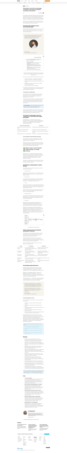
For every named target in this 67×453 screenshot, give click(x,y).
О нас (29, 438)
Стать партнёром (20, 439)
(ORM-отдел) (31, 372)
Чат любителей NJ (30, 440)
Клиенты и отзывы (20, 438)
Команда (44, 439)
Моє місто (40, 439)
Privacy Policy (19, 441)
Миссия (44, 438)
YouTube (40, 440)
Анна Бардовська (31, 411)
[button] (40, 3)
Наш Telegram (30, 439)
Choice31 (40, 438)
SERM (30, 278)
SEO (27, 272)
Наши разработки (20, 440)
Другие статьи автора (30, 417)
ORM (36, 283)
